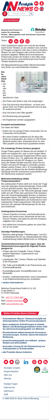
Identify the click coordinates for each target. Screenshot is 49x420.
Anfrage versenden (14, 301)
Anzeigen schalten (12, 368)
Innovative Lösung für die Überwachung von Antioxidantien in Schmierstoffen (24, 347)
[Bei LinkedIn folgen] (26, 363)
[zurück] (6, 363)
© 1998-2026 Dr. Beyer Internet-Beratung (21, 398)
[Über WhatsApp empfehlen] (27, 43)
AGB (6, 394)
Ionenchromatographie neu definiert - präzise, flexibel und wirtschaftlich (24, 341)
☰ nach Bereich (11, 20)
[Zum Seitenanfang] (11, 363)
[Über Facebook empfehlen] (22, 43)
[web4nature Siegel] (37, 372)
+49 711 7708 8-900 (14, 297)
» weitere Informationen (12, 283)
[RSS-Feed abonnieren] (45, 363)
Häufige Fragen (11, 384)
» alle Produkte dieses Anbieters (16, 352)
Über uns (8, 375)
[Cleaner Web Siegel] (45, 372)
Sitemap (7, 378)
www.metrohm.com (14, 304)
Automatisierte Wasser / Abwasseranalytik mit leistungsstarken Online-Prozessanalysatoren (24, 320)
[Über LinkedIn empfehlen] (16, 43)
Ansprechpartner (11, 371)
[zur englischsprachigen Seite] (41, 7)
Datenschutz (9, 387)
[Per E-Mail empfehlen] (10, 43)
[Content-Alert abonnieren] (40, 363)
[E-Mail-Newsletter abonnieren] (34, 363)
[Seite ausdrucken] (17, 363)
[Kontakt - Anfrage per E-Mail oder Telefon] (36, 7)
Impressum (9, 391)
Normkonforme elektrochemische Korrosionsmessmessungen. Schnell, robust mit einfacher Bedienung (25, 334)
